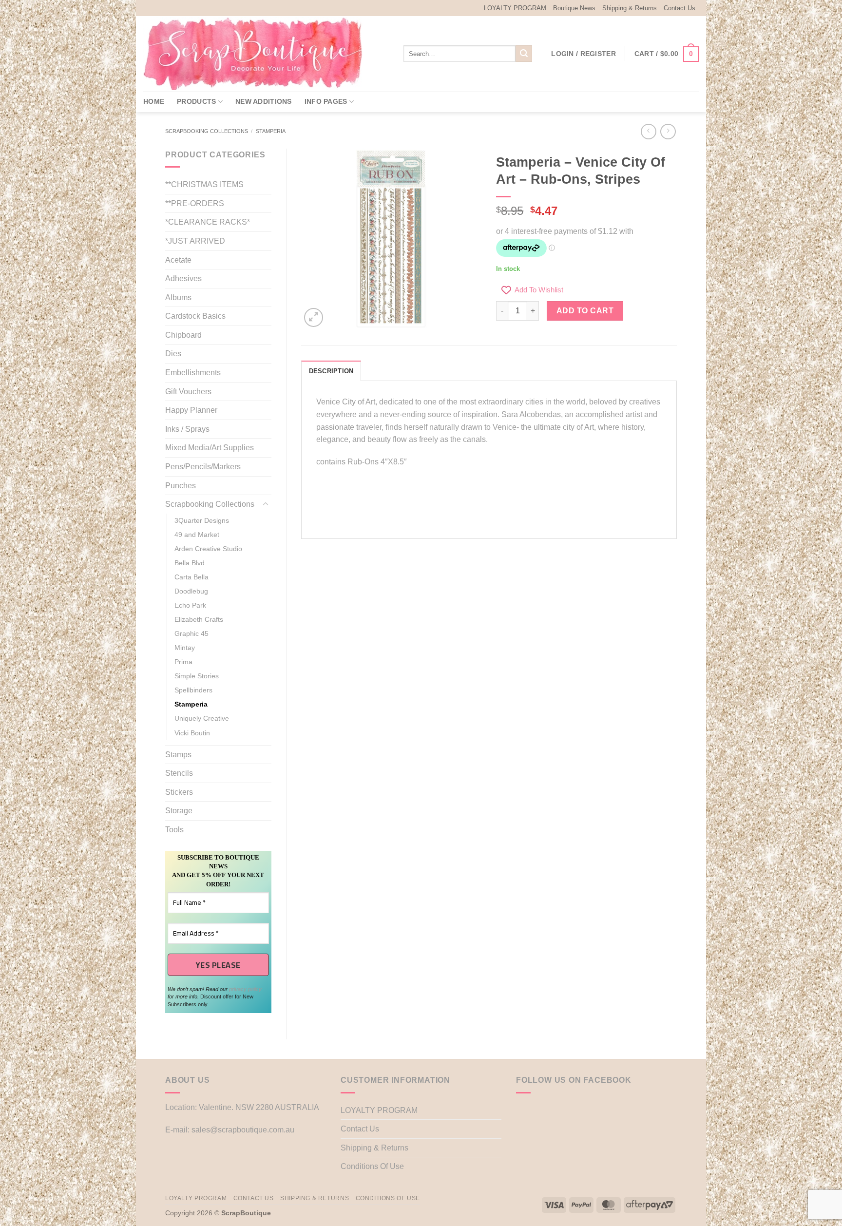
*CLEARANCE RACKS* (207, 222)
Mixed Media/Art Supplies (209, 447)
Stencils (179, 773)
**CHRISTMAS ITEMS (204, 184)
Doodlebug (191, 591)
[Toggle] (265, 504)
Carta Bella (191, 577)
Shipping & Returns (629, 8)
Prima (183, 662)
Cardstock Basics (195, 316)
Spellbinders (193, 690)
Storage (178, 810)
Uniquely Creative (201, 718)
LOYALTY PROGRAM (515, 8)
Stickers (179, 792)
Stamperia (271, 131)
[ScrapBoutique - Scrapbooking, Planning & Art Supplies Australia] (260, 53)
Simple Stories (196, 676)
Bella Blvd (189, 563)
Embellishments (193, 372)
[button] (583, 53)
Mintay (184, 647)
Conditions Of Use (372, 1166)
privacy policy (245, 989)
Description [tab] (331, 371)
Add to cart (584, 310)
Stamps (178, 754)
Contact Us (679, 8)
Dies (173, 353)
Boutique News (574, 8)
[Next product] (648, 131)
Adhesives (183, 278)
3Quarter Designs (201, 520)
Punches (180, 485)
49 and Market (196, 534)
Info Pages (326, 101)
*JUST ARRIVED (195, 241)
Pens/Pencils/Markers (203, 466)
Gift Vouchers (188, 391)
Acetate (178, 260)
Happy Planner (191, 410)
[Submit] (524, 53)
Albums (178, 297)
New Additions (263, 101)
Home (153, 101)
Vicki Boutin (192, 733)
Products (196, 101)
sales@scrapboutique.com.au (242, 1130)
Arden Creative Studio (208, 549)
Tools (174, 829)
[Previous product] (667, 131)
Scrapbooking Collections (206, 131)
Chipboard (183, 335)
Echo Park (190, 605)
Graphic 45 (191, 633)
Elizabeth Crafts (198, 619)
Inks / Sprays (187, 429)
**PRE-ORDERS (194, 203)
